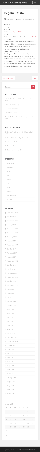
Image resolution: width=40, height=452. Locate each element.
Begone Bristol (17, 32)
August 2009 (11, 382)
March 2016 (11, 269)
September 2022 (12, 233)
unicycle (10, 199)
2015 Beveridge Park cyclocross (21, 138)
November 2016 (12, 261)
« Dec (7, 436)
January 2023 (11, 225)
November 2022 (12, 229)
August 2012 (11, 313)
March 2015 (11, 297)
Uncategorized (29, 19)
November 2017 (12, 245)
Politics (16, 142)
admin (19, 19)
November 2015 (12, 277)
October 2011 (11, 345)
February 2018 (12, 237)
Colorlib (19, 450)
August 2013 (11, 309)
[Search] (33, 87)
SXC (8, 183)
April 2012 (10, 329)
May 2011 (10, 361)
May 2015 (10, 293)
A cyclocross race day (12, 105)
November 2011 (12, 341)
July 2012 (10, 317)
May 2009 (10, 386)
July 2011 (10, 353)
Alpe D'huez (11, 163)
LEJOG (9, 171)
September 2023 (12, 221)
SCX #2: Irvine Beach (11, 109)
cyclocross (10, 167)
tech (8, 187)
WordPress (32, 450)
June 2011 (10, 357)
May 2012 (10, 325)
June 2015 (10, 289)
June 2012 (10, 321)
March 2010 (11, 374)
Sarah (9, 150)
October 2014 (11, 305)
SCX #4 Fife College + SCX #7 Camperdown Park (19, 100)
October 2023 (11, 217)
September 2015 (12, 285)
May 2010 (10, 365)
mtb (8, 175)
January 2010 (11, 378)
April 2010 (10, 369)
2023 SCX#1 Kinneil (11, 113)
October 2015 (11, 281)
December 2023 (12, 213)
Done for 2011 (18, 150)
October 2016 (11, 265)
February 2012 (12, 337)
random (10, 179)
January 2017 (11, 257)
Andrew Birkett (31, 37)
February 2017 (12, 253)
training (9, 191)
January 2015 (11, 301)
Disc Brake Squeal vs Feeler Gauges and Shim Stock (20, 118)
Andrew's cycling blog (15, 2)
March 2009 (11, 394)
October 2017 (11, 249)
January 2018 (11, 241)
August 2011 (11, 349)
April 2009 (10, 390)
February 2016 (12, 273)
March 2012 (11, 333)
